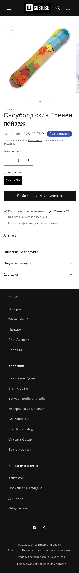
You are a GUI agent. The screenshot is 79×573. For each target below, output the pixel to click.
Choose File (13, 180)
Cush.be (32, 544)
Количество (12, 151)
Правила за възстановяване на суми (46, 550)
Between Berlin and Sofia (27, 398)
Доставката (35, 140)
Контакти (15, 478)
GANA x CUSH (18, 388)
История (15, 309)
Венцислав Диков (22, 378)
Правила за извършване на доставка (41, 563)
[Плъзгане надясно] (49, 101)
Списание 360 (19, 419)
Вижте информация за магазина (33, 223)
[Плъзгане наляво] (29, 101)
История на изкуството (26, 409)
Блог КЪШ (16, 350)
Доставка (15, 498)
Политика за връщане (25, 488)
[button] (9, 8)
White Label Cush (21, 319)
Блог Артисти (18, 339)
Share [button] (12, 235)
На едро (14, 329)
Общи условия (19, 508)
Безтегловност (20, 449)
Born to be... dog (20, 429)
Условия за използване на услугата (41, 557)
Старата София (20, 439)
